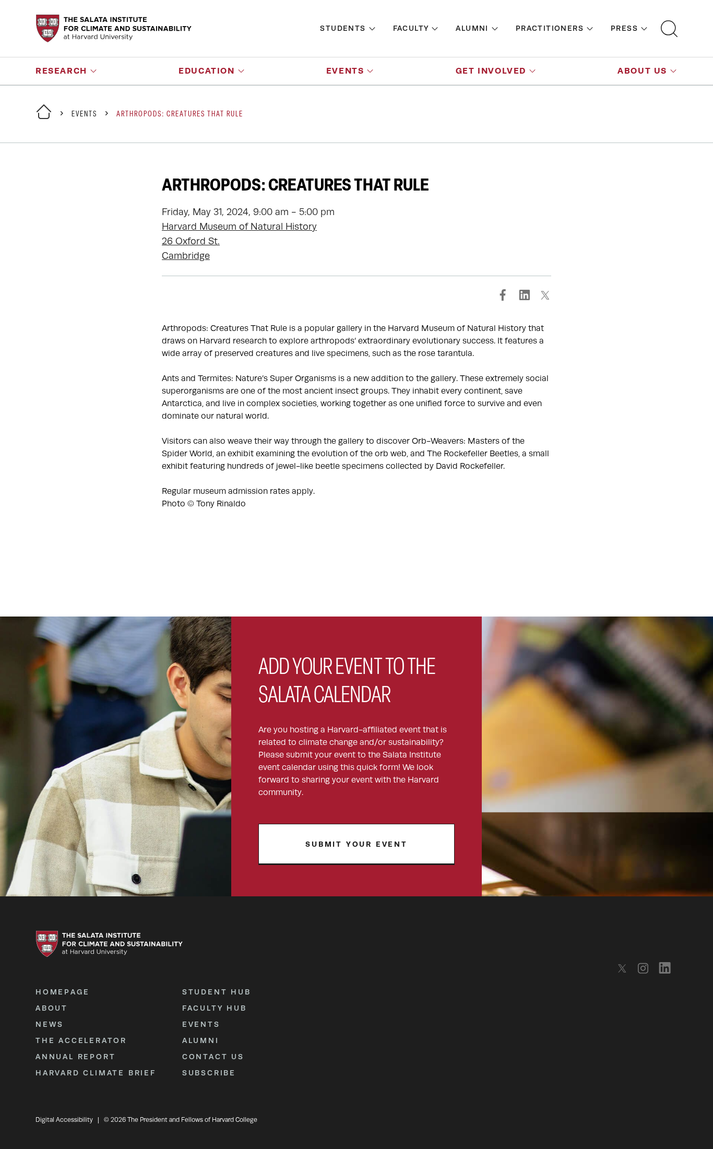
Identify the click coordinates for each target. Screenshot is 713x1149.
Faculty (411, 28)
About (51, 1008)
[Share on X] (545, 295)
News (49, 1024)
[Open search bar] (669, 28)
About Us (642, 71)
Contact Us (213, 1056)
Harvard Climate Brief (95, 1073)
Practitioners (550, 28)
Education (206, 71)
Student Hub (216, 992)
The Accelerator (81, 1040)
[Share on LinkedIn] (524, 295)
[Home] (43, 118)
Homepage (62, 992)
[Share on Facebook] (503, 295)
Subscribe (209, 1073)
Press (624, 28)
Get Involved (491, 71)
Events (345, 71)
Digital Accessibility (64, 1119)
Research (61, 71)
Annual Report (75, 1056)
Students (342, 28)
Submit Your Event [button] (356, 844)
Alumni (472, 28)
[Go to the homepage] (113, 28)
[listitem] (625, 968)
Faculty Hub (214, 1008)
